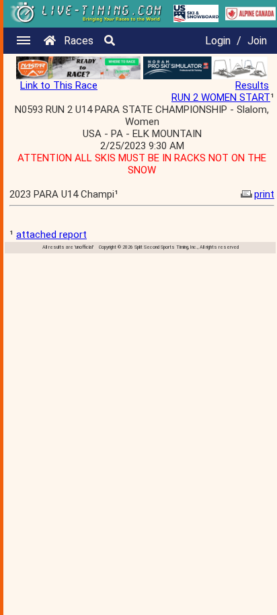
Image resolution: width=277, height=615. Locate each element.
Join (257, 40)
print (264, 194)
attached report (51, 235)
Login (218, 40)
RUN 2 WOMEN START (220, 97)
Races (78, 40)
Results (252, 85)
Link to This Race (58, 85)
